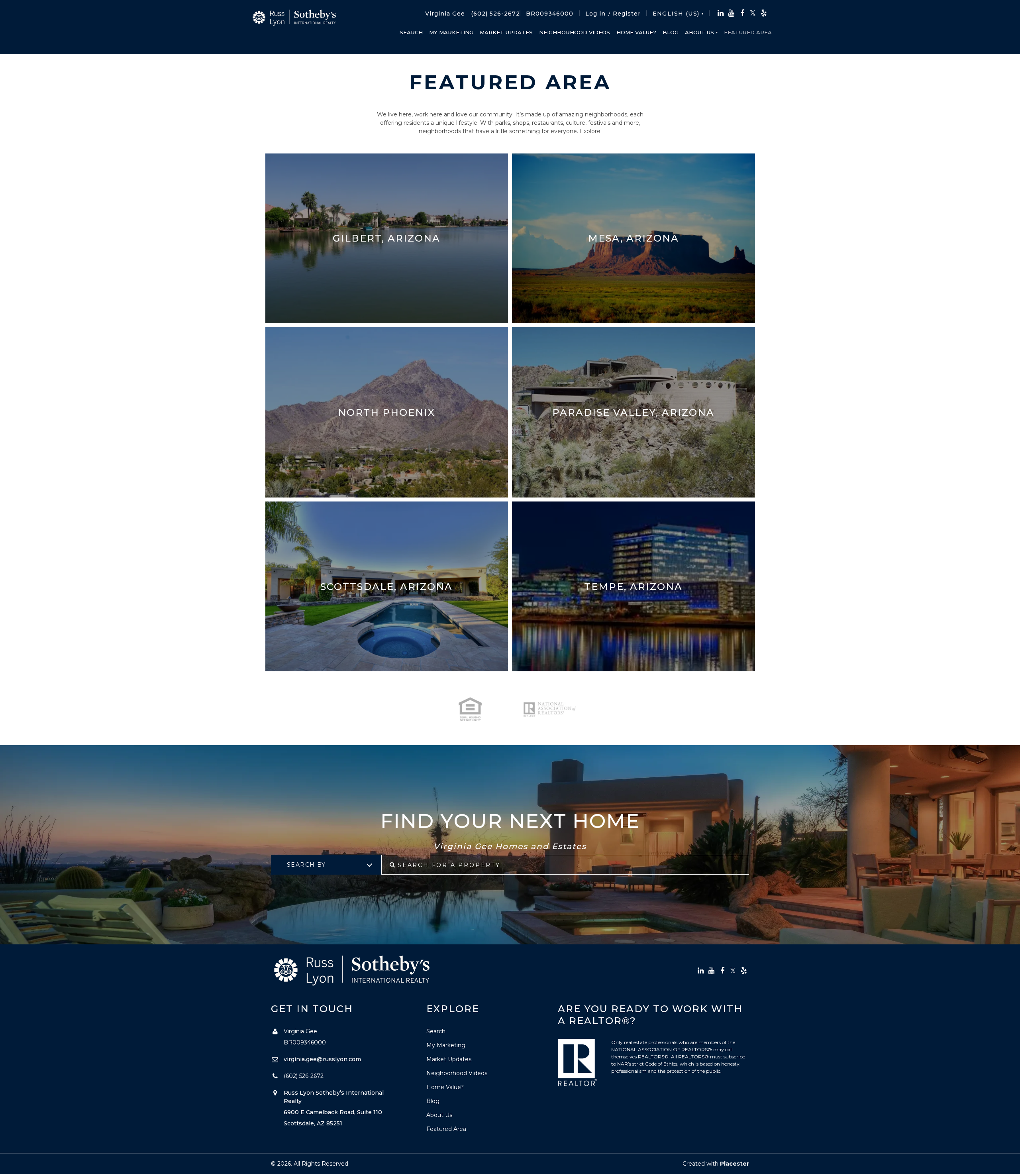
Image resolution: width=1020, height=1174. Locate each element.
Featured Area (748, 32)
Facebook (742, 13)
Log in (595, 13)
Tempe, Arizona (633, 586)
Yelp (763, 13)
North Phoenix (386, 412)
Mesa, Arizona (633, 238)
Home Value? (636, 32)
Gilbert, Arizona (386, 238)
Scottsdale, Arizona (386, 586)
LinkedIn (720, 13)
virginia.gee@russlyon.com (322, 1059)
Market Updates (506, 32)
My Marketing (451, 32)
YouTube (731, 13)
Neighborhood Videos (574, 32)
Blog (671, 32)
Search (411, 32)
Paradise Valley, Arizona (633, 412)
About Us (699, 32)
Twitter (752, 13)
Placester (734, 1163)
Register (627, 13)
